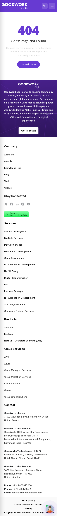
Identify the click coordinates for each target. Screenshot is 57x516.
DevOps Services (13, 244)
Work (7, 181)
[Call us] (45, 6)
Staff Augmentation (14, 304)
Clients (8, 187)
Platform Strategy (13, 291)
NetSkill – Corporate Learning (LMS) (23, 340)
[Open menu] (52, 6)
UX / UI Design (11, 271)
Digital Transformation (16, 278)
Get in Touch (28, 130)
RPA (6, 284)
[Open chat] (50, 509)
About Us (9, 154)
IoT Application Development (19, 264)
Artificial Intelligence (15, 231)
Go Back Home (28, 64)
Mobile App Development (17, 251)
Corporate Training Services (19, 311)
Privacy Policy (28, 500)
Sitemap (28, 508)
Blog (6, 174)
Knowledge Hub (12, 168)
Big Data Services (13, 238)
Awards (8, 161)
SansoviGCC (10, 327)
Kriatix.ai (8, 334)
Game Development (14, 258)
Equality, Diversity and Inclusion (28, 504)
